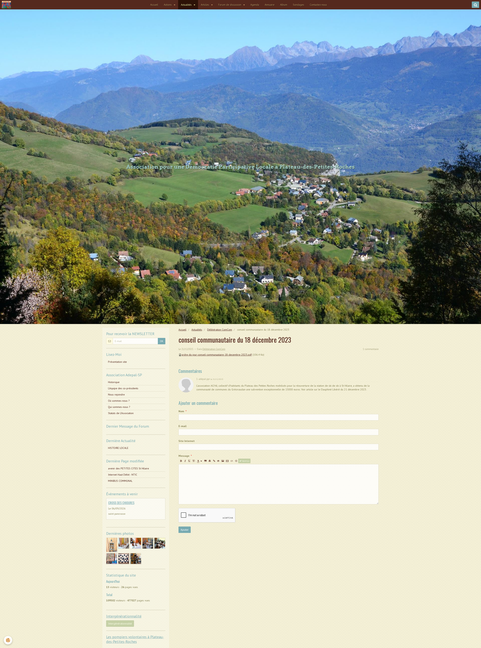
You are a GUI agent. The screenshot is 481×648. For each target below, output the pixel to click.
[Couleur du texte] (199, 461)
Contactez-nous (318, 4)
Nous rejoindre (116, 394)
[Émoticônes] (236, 461)
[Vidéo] (227, 461)
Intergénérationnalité (120, 623)
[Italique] (185, 461)
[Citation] (205, 461)
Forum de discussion (230, 4)
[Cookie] (8, 640)
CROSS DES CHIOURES (121, 502)
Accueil (154, 4)
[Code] (231, 461)
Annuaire (270, 4)
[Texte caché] (218, 461)
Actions (168, 4)
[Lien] (214, 461)
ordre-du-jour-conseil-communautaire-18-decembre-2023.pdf (217, 354)
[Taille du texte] (193, 461)
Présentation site (117, 361)
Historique (113, 382)
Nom (181, 411)
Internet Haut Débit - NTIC (122, 474)
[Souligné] (189, 461)
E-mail (182, 426)
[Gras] (180, 461)
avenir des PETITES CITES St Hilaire (128, 468)
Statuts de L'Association (121, 413)
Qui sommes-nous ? (119, 407)
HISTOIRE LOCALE (118, 448)
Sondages (298, 4)
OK (161, 341)
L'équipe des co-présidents (123, 388)
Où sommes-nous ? (119, 400)
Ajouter (185, 529)
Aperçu (245, 460)
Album (283, 4)
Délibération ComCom (219, 329)
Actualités (186, 4)
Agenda (254, 4)
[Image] (222, 461)
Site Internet (186, 441)
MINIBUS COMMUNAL (120, 481)
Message (183, 456)
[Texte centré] (209, 461)
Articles (205, 4)
